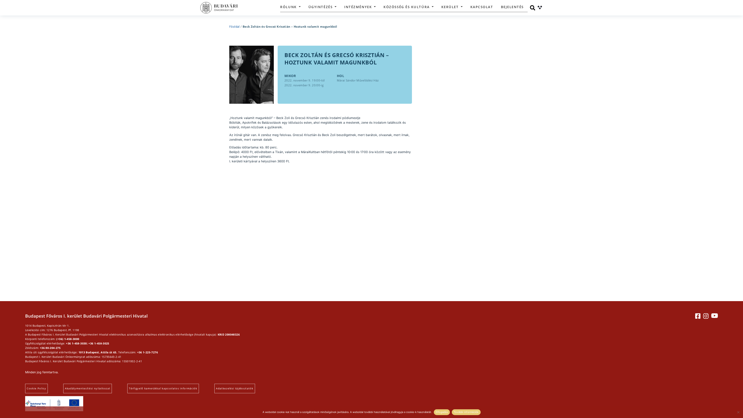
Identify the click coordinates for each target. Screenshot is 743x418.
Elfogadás (442, 412)
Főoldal (234, 26)
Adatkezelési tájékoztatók (234, 388)
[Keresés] (533, 7)
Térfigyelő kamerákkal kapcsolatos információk (163, 388)
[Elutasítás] (738, 412)
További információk (466, 412)
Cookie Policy (36, 388)
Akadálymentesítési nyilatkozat (87, 388)
